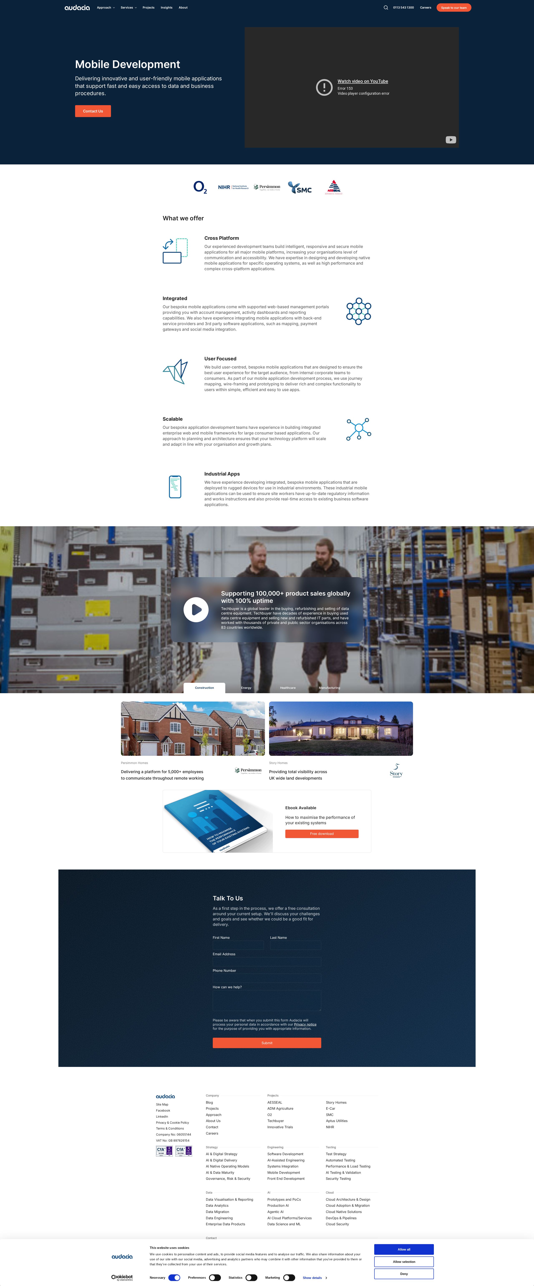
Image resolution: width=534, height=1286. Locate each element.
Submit (267, 1043)
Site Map (162, 1104)
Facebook (163, 1110)
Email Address (224, 954)
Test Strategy (336, 1154)
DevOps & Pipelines (341, 1218)
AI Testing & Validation (343, 1172)
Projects (212, 1108)
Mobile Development (283, 1172)
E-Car (330, 1108)
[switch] (215, 1277)
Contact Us (93, 111)
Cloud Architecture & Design (348, 1199)
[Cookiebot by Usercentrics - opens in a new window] (122, 1278)
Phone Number (224, 970)
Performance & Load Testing (348, 1166)
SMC (330, 1115)
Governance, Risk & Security (228, 1178)
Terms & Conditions (170, 1128)
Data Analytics (217, 1205)
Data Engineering (219, 1218)
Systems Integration (282, 1166)
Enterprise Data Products (225, 1224)
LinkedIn (162, 1116)
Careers (212, 1133)
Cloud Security (337, 1224)
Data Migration (217, 1212)
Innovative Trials (280, 1127)
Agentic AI (275, 1212)
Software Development (285, 1154)
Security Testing (338, 1178)
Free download (322, 834)
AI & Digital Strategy (221, 1154)
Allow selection (404, 1261)
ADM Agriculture (280, 1108)
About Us (213, 1121)
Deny (404, 1274)
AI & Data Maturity (220, 1172)
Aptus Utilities (337, 1121)
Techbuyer (275, 1121)
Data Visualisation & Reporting (229, 1199)
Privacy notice (305, 1024)
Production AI (278, 1205)
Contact (212, 1127)
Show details (312, 1278)
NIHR (330, 1127)
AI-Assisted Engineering (286, 1160)
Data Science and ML (284, 1224)
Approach (213, 1115)
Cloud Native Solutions (344, 1212)
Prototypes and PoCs (284, 1199)
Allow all (404, 1249)
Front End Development (286, 1178)
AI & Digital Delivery (221, 1160)
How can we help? (227, 987)
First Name (221, 937)
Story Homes (336, 1102)
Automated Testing (340, 1160)
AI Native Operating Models (227, 1166)
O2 (269, 1115)
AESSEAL (274, 1102)
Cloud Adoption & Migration (348, 1205)
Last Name (278, 937)
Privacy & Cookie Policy (172, 1122)
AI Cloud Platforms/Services (289, 1218)
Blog (209, 1102)
